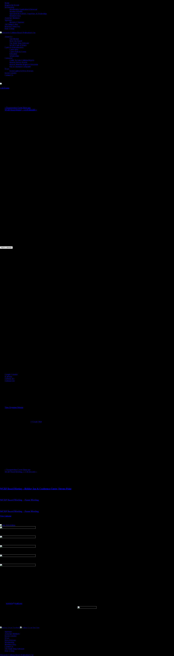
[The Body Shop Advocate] (7, 525)
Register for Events (12, 5)
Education (13, 54)
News (7, 69)
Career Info (13, 49)
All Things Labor (11, 24)
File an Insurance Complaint (20, 67)
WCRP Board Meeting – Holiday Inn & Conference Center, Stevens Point (35, 488)
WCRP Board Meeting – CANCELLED (21, 110)
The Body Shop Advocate (19, 43)
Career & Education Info (14, 47)
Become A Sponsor (16, 22)
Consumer (8, 58)
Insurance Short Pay (12, 26)
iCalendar (8, 377)
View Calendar (5, 516)
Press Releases (10, 640)
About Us (8, 37)
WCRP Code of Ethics (17, 45)
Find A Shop (9, 29)
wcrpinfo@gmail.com (14, 603)
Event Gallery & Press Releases (21, 71)
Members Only (15, 16)
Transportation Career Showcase (17, 108)
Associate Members (12, 18)
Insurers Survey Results (18, 62)
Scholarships (14, 56)
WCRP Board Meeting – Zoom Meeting (19, 500)
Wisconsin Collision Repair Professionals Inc (16, 655)
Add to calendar (6, 247)
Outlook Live (10, 381)
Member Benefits (15, 11)
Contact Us (9, 75)
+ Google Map (36, 422)
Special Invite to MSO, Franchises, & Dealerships (28, 14)
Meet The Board (15, 41)
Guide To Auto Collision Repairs (21, 60)
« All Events (4, 88)
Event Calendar (10, 73)
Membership (9, 7)
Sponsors (8, 20)
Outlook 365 (9, 379)
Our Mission (14, 39)
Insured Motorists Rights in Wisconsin (23, 64)
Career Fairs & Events (17, 52)
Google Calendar (11, 374)
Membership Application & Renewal (23, 9)
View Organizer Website (14, 407)
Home (7, 3)
